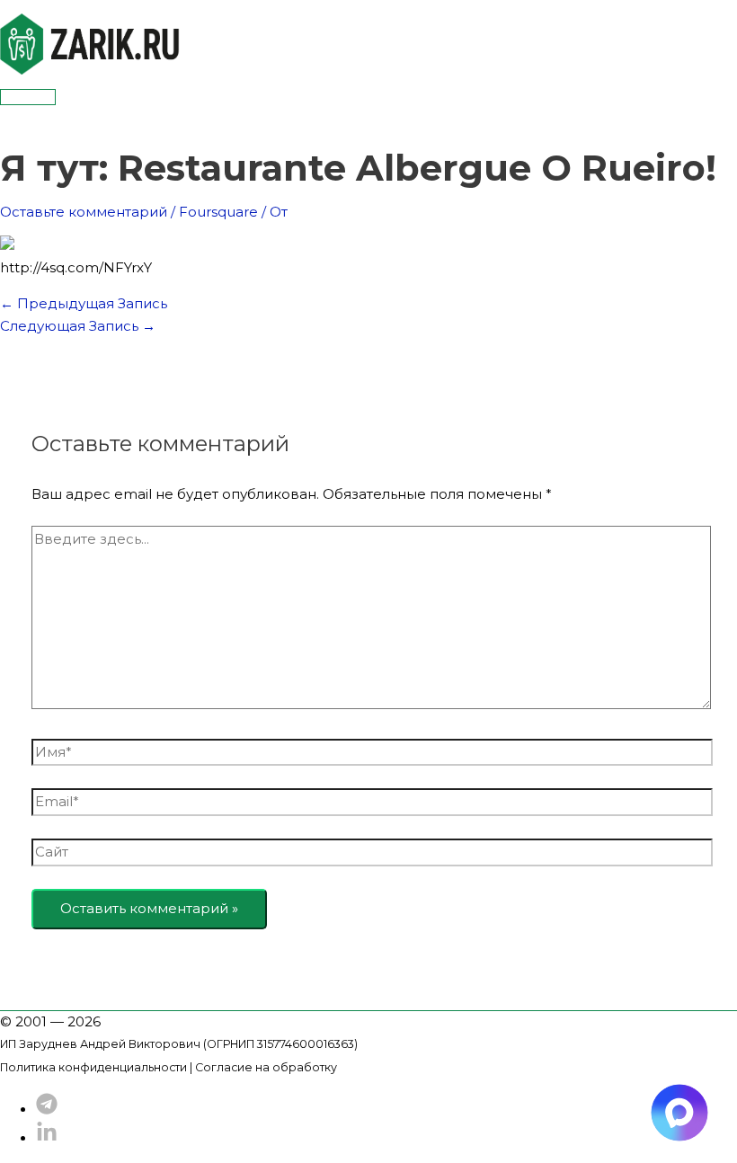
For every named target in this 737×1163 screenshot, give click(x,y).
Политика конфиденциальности (93, 1067)
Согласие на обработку (266, 1067)
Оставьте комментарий (83, 211)
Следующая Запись (77, 325)
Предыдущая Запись (83, 303)
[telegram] (47, 1109)
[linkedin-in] (47, 1138)
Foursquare (218, 211)
